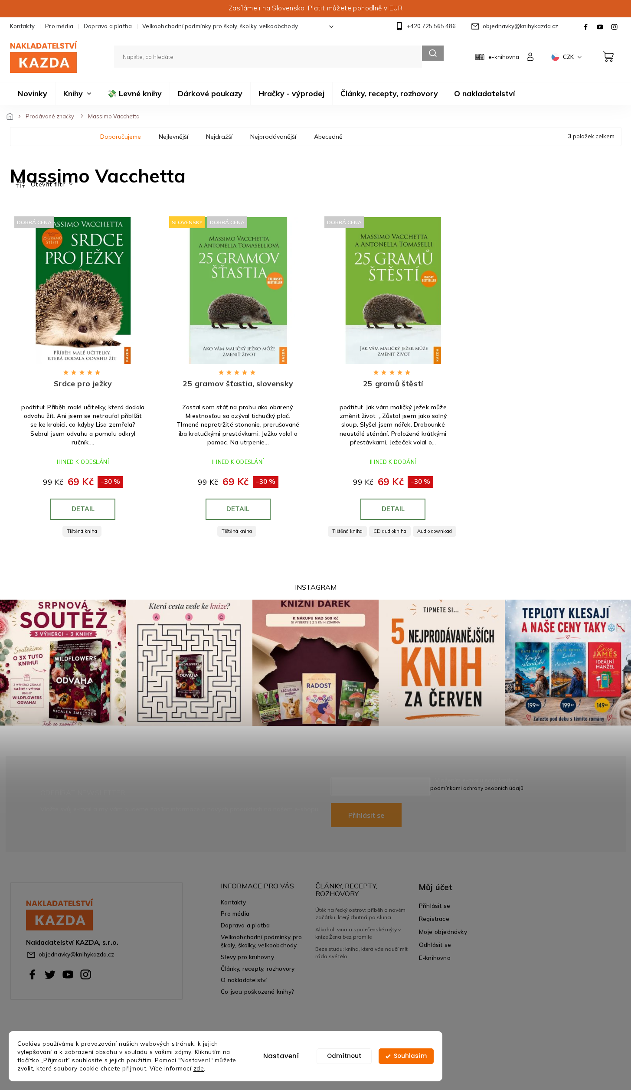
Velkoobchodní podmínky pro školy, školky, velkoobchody (220, 26)
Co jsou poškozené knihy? (257, 991)
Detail (83, 509)
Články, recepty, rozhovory (257, 968)
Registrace (434, 918)
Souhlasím (410, 1056)
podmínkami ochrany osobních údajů (476, 788)
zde (198, 1068)
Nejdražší (219, 136)
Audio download (434, 531)
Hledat (432, 53)
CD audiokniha (389, 531)
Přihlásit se (366, 815)
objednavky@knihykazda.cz (76, 954)
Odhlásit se (435, 944)
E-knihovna (435, 957)
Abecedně (328, 136)
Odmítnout (344, 1056)
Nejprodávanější (273, 136)
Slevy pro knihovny (247, 956)
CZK (569, 56)
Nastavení (281, 1056)
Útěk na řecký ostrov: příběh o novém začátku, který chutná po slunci (360, 913)
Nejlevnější (173, 136)
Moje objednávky (443, 931)
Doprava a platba (108, 26)
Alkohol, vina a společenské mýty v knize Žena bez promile (358, 933)
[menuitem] (32, 93)
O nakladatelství (244, 979)
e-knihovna (503, 56)
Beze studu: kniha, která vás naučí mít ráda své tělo (361, 952)
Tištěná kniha (82, 531)
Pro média (59, 26)
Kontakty (22, 26)
